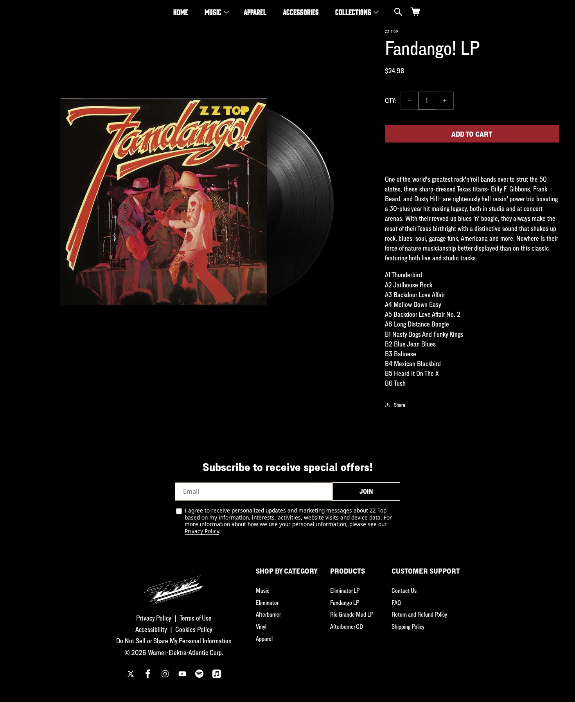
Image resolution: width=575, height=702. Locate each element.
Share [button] (399, 405)
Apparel (264, 638)
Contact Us (404, 590)
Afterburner (268, 614)
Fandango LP (344, 602)
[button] (216, 12)
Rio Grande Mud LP (351, 614)
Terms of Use (196, 618)
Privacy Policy (202, 531)
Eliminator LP (344, 590)
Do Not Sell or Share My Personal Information (174, 640)
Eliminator (267, 602)
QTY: (391, 100)
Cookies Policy (193, 629)
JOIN (366, 491)
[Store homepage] (173, 586)
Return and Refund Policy (419, 614)
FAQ (396, 602)
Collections (353, 11)
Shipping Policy (408, 626)
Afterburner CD (346, 626)
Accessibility (151, 629)
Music (213, 11)
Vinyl (261, 626)
